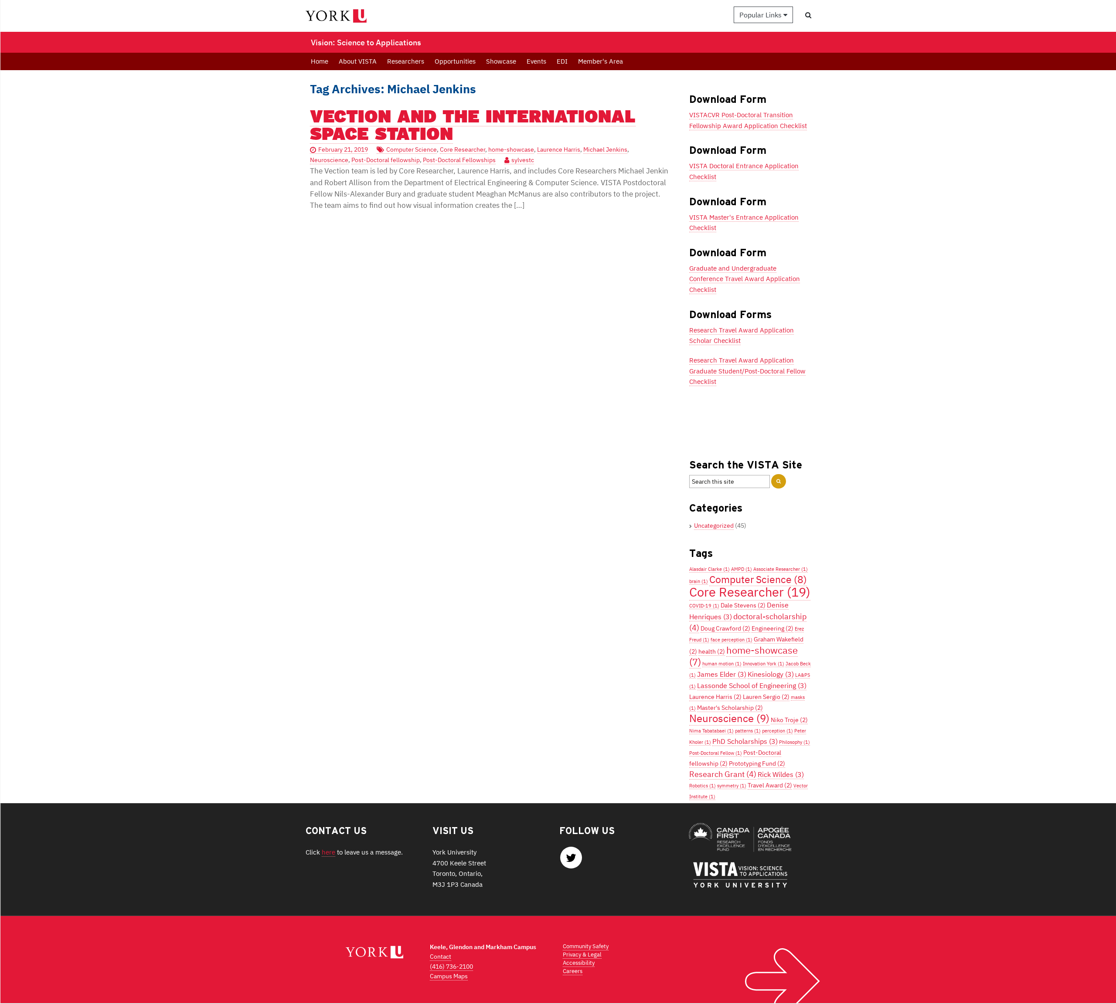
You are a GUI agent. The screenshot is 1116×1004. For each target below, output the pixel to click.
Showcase (501, 61)
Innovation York (763, 664)
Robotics (702, 786)
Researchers (405, 61)
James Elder (721, 673)
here (328, 852)
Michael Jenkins (605, 149)
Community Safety (586, 946)
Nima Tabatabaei (711, 731)
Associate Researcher (780, 569)
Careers (572, 971)
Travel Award (770, 785)
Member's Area (600, 61)
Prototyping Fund (757, 763)
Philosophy (794, 742)
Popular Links (761, 14)
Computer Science (411, 149)
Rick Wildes (781, 774)
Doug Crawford (725, 628)
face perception (731, 640)
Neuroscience (329, 160)
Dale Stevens (743, 605)
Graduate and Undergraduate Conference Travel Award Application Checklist (744, 279)
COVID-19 (704, 606)
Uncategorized (714, 525)
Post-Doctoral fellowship (385, 160)
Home (319, 61)
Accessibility (579, 963)
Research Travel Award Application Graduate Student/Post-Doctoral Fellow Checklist (747, 371)
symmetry (731, 786)
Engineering (772, 628)
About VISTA (358, 61)
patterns (748, 731)
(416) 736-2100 (451, 966)
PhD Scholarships (745, 741)
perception (777, 731)
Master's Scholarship (730, 708)
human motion (722, 664)
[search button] (808, 15)
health (711, 651)
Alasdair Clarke (709, 569)
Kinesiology (771, 673)
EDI (562, 61)
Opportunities (455, 61)
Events (536, 61)
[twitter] (571, 860)
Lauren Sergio (766, 697)
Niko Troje (789, 720)
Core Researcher (462, 149)
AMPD (741, 569)
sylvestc (522, 160)
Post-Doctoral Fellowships (459, 160)
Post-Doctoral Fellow (715, 753)
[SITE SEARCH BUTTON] (778, 481)
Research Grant (722, 774)
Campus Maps (449, 976)
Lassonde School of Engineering (751, 685)
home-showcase (511, 149)
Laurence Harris (558, 149)
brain (698, 581)
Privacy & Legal (582, 954)
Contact (440, 956)
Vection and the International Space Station (473, 124)
